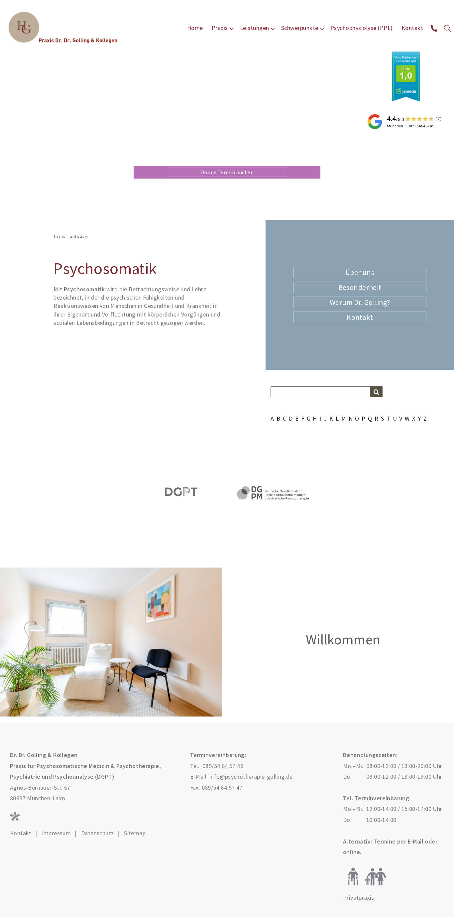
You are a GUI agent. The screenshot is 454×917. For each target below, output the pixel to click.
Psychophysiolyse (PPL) (361, 28)
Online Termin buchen (227, 172)
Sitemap (135, 833)
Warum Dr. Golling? (360, 302)
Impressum (56, 833)
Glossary (81, 236)
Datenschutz (97, 833)
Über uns (359, 272)
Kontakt (412, 28)
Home (195, 28)
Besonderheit (360, 287)
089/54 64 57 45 (222, 766)
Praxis (220, 28)
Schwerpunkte (299, 28)
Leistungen (254, 28)
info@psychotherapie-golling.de (251, 776)
